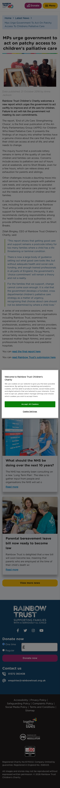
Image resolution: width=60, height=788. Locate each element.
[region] (29, 394)
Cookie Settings (30, 412)
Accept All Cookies (30, 404)
